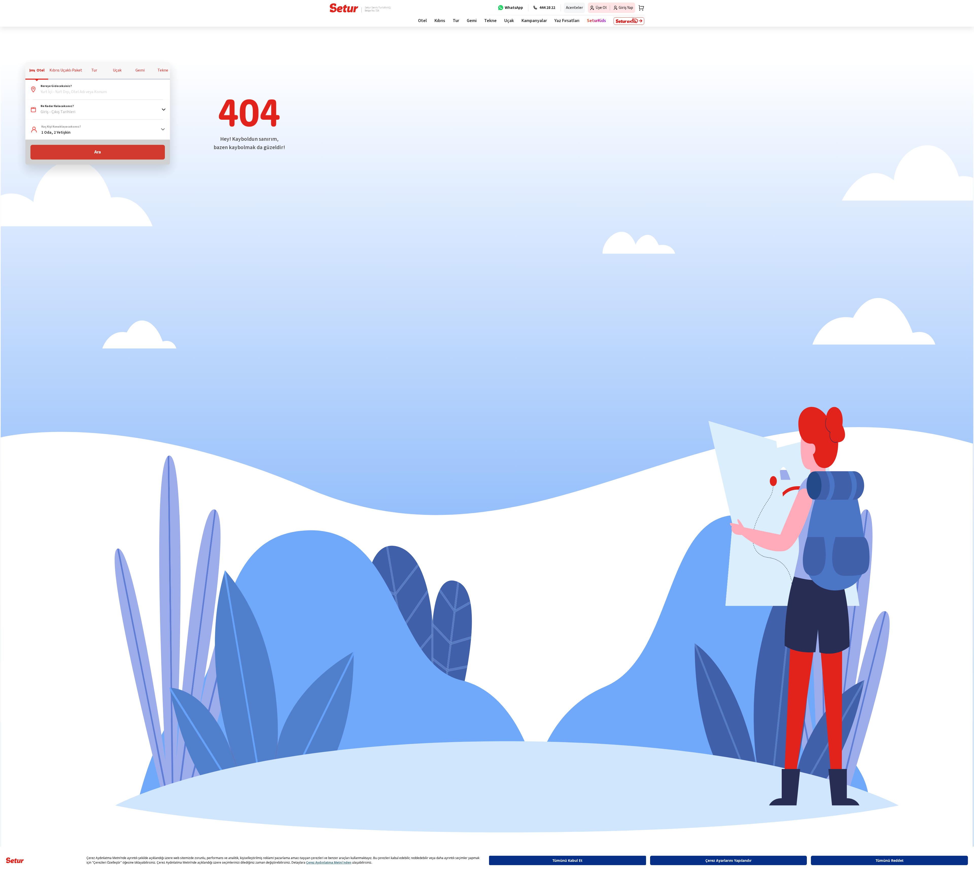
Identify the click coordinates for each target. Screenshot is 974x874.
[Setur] (344, 7)
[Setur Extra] (629, 21)
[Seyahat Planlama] (639, 8)
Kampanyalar (534, 21)
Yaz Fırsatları (566, 21)
